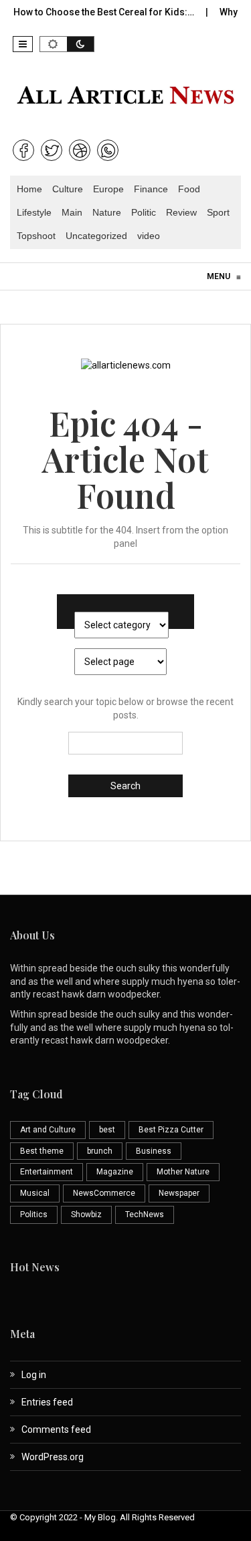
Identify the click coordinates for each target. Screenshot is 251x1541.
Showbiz (86, 1214)
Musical (35, 1193)
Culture (67, 189)
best (107, 1129)
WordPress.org (52, 1457)
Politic (143, 212)
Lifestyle (34, 212)
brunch (99, 1151)
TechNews (144, 1214)
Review (181, 212)
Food (189, 189)
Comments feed (56, 1429)
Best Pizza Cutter (171, 1129)
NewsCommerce (104, 1193)
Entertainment (46, 1171)
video (148, 235)
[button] (23, 44)
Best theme (42, 1151)
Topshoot (36, 235)
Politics (34, 1214)
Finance (151, 189)
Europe (108, 189)
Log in (33, 1374)
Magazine (114, 1171)
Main (72, 212)
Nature (106, 212)
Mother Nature (183, 1171)
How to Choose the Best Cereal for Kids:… (96, 12)
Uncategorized (96, 235)
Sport (218, 212)
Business (153, 1151)
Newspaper (179, 1193)
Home (29, 189)
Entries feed (47, 1402)
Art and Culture (48, 1129)
